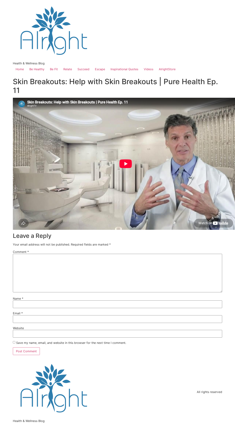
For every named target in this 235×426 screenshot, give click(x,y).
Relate (67, 69)
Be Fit (54, 69)
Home (20, 69)
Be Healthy (36, 69)
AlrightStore (167, 69)
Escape (100, 69)
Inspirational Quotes (124, 69)
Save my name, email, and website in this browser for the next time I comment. (71, 342)
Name (18, 298)
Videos (148, 69)
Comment (21, 251)
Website (18, 328)
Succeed (83, 69)
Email (18, 313)
